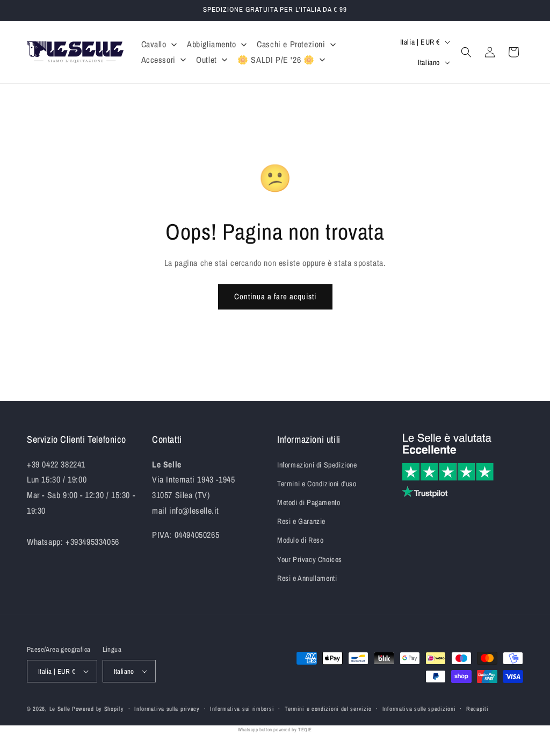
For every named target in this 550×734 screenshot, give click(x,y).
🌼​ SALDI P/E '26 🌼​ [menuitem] (275, 60)
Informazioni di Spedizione (317, 465)
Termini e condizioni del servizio (328, 709)
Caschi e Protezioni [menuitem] (291, 44)
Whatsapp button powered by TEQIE (275, 729)
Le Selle (59, 709)
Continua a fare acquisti (275, 296)
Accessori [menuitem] (158, 60)
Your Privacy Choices (309, 559)
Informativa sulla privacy (167, 709)
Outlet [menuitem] (206, 60)
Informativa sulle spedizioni (419, 709)
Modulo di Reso (300, 540)
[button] (466, 52)
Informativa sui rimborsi (242, 709)
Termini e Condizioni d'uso (317, 483)
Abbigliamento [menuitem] (211, 44)
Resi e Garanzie (301, 521)
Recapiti (477, 709)
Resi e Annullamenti (307, 578)
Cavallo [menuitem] (154, 44)
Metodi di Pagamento (308, 502)
